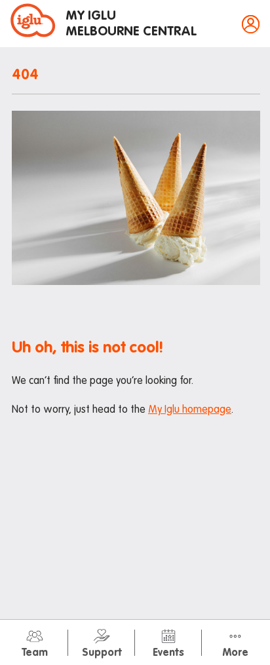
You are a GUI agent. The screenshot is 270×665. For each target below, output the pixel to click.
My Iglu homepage (189, 410)
